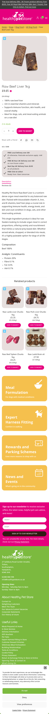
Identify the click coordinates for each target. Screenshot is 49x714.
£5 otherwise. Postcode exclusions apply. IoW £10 (25, 155)
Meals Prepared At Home (12, 627)
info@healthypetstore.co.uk (13, 580)
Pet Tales (5, 637)
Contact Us (6, 602)
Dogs (11, 27)
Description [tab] (6, 182)
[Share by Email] (32, 140)
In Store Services (8, 629)
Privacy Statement (29, 710)
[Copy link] (37, 140)
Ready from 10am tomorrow (18, 173)
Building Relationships (11, 648)
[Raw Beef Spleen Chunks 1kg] (13, 339)
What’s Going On (9, 663)
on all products (20, 167)
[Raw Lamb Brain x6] (36, 339)
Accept (24, 691)
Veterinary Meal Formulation (14, 645)
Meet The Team (8, 607)
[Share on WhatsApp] (26, 140)
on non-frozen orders (21, 162)
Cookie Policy (16, 710)
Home (4, 27)
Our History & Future (10, 615)
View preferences (24, 704)
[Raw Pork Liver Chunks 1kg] (36, 297)
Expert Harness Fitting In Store (14, 640)
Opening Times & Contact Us (13, 661)
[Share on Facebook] (21, 140)
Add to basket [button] (13, 325)
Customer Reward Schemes (13, 642)
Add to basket (25, 131)
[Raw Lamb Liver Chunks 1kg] (13, 297)
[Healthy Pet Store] (18, 16)
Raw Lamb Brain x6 (36, 354)
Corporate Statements (11, 612)
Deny (24, 698)
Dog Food (19, 27)
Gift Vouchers (7, 634)
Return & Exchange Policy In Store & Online (20, 658)
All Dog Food (31, 27)
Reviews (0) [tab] (6, 186)
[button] (45, 667)
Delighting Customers (11, 604)
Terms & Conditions (10, 650)
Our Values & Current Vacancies (15, 609)
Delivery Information (10, 632)
